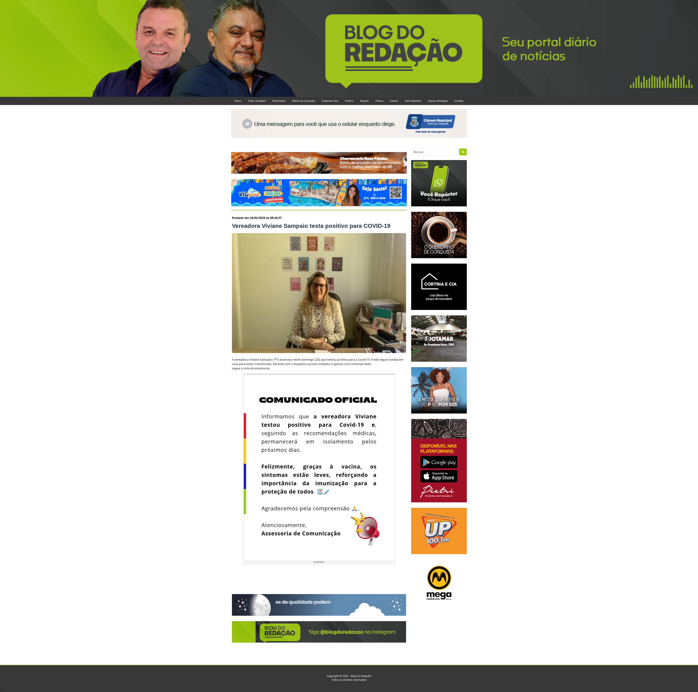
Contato (459, 100)
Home (237, 100)
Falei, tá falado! (257, 100)
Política (349, 100)
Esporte (364, 100)
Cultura (394, 100)
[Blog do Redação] (349, 48)
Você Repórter (413, 100)
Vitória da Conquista (303, 100)
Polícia (379, 100)
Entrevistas (278, 100)
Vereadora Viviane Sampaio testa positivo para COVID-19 (311, 226)
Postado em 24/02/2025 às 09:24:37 (257, 218)
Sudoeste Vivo (330, 100)
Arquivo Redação (438, 100)
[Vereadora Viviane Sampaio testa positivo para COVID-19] (319, 293)
